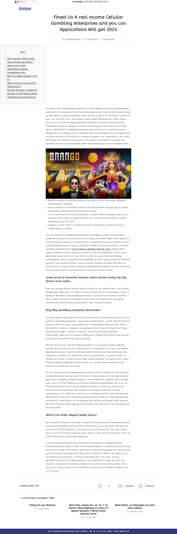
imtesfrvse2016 (73, 39)
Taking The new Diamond (42, 505)
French (21, 2)
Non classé (109, 39)
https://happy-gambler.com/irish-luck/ (91, 249)
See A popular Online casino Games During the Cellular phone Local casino (21, 62)
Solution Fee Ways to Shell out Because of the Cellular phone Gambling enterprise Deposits (22, 93)
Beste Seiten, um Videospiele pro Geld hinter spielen (135, 506)
